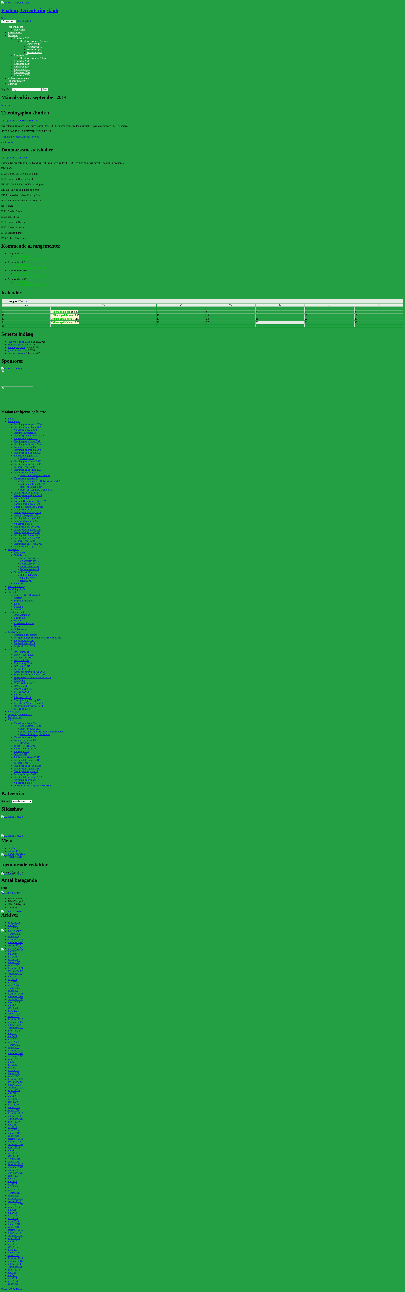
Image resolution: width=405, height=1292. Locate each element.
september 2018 (15, 1144)
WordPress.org (15, 856)
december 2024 (15, 968)
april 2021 (13, 1067)
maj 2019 (12, 1127)
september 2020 (15, 1087)
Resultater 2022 (22, 38)
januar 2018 (13, 1161)
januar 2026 (13, 936)
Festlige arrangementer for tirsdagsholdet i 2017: (38, 637)
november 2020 (15, 1081)
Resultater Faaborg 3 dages (33, 58)
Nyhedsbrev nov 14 (30, 563)
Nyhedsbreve (20, 555)
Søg (3, 18)
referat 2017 (26, 580)
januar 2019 (13, 1136)
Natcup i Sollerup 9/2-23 (32, 484)
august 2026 (14, 922)
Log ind (12, 848)
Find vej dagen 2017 (24, 654)
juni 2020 (12, 1096)
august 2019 (14, 1121)
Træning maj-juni (16, 347)
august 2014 (14, 1269)
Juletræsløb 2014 (22, 697)
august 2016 (14, 1207)
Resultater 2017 (22, 69)
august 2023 (14, 1002)
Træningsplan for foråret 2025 (29, 435)
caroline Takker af (17, 353)
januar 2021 (13, 1076)
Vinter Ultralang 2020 (25, 748)
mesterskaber (7, 142)
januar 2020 (13, 1110)
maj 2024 (12, 979)
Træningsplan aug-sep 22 (26, 492)
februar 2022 (14, 1044)
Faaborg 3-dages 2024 (25, 447)
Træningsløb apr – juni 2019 (28, 543)
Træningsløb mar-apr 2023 (27, 472)
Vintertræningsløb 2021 (25, 737)
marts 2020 (13, 1104)
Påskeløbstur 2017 (23, 657)
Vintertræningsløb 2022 (25, 723)
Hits (9, 893)
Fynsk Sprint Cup (16, 586)
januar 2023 (13, 1016)
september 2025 (15, 948)
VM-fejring (19, 680)
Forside (11, 418)
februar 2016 (14, 1224)
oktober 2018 (14, 1141)
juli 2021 (12, 1062)
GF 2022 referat (28, 578)
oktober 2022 (14, 1025)
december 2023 (15, 993)
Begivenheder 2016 (24, 640)
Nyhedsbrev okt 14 (29, 566)
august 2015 (14, 1238)
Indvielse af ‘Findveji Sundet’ (29, 703)
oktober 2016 (14, 1201)
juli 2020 (12, 1093)
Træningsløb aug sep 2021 (27, 518)
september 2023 (15, 999)
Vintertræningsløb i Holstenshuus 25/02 (40, 481)
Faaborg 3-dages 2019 (25, 541)
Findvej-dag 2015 (23, 688)
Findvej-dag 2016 (23, 663)
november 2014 (15, 1261)
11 (65, 315)
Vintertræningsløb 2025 (25, 438)
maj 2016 (12, 1215)
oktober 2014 (14, 1264)
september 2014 (15, 1266)
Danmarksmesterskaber (27, 150)
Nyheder (5, 105)
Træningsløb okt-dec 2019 (27, 535)
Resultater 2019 (22, 63)
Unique (16, 893)
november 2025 (15, 942)
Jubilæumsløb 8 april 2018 (27, 757)
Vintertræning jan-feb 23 (26, 478)
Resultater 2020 (22, 61)
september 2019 (15, 1118)
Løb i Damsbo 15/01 (30, 725)
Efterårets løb (14, 344)
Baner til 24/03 (21, 498)
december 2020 (15, 1079)
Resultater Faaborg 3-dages (33, 41)
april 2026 (13, 928)
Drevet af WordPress (11, 1289)
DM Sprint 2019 (22, 652)
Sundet (17, 609)
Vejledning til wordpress (20, 714)
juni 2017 (12, 1181)
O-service (12, 83)
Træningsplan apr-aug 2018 (27, 765)
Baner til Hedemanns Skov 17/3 (30, 501)
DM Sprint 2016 (22, 666)
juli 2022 (12, 1033)
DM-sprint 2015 (22, 686)
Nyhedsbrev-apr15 (29, 558)
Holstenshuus (20, 629)
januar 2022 (13, 1047)
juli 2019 (12, 1124)
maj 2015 (12, 1244)
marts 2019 (13, 1130)
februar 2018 (14, 1158)
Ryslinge (18, 606)
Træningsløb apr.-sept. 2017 (28, 777)
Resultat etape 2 (34, 49)
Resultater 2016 (22, 72)
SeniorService (15, 717)
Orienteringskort (16, 612)
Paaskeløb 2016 (22, 669)
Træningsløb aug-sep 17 (26, 771)
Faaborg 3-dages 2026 (19, 341)
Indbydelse (19, 29)
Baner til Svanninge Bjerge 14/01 (37, 489)
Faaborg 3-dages (22, 762)
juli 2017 (12, 1178)
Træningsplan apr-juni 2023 (28, 469)
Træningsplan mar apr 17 (26, 780)
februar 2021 (14, 1073)
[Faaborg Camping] (11, 368)
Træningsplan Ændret (25, 113)
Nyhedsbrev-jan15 (29, 560)
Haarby (17, 620)
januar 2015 (13, 1255)
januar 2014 (13, 1284)
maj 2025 (12, 956)
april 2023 (13, 1008)
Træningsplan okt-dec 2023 (27, 461)
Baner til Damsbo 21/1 (31, 486)
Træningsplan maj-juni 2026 (28, 427)
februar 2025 (14, 962)
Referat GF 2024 (28, 575)
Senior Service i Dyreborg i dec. (30, 674)
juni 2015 (12, 1241)
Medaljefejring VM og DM (27, 700)
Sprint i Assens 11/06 (24, 745)
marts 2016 (13, 1221)
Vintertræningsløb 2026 (25, 430)
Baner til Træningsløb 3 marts (29, 506)
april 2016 (13, 1218)
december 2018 (15, 1138)
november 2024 (15, 971)
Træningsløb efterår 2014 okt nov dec (20, 136)
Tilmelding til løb (16, 589)
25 (65, 322)
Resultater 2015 (22, 75)
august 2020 (14, 1090)
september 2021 (15, 1056)
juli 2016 (12, 1210)
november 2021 (15, 1053)
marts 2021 (13, 1070)
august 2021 (14, 1059)
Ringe (17, 603)
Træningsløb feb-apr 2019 (27, 546)
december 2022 (15, 1019)
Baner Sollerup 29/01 (31, 728)
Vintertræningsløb (23, 523)
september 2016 (15, 1204)
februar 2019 (14, 1133)
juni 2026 (12, 925)
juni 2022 (12, 1036)
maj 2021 (12, 1064)
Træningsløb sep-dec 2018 (27, 760)
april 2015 (13, 1247)
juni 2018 (12, 1150)
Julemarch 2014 (22, 694)
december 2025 (15, 939)
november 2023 (15, 996)
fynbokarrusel (14, 350)
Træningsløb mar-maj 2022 (27, 512)
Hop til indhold (24, 21)
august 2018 (14, 1147)
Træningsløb (14, 421)
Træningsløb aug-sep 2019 (27, 538)
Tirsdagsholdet (15, 632)
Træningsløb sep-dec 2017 (27, 768)
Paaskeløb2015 (21, 691)
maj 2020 (12, 1099)
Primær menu (9, 21)
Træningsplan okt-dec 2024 (27, 441)
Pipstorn (18, 597)
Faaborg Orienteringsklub (29, 10)
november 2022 (15, 1022)
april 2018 (13, 1155)
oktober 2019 (14, 1116)
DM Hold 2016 (21, 660)
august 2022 (14, 1030)
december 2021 (15, 1050)
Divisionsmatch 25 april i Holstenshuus (33, 785)
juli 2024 (12, 976)
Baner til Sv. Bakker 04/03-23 (35, 475)
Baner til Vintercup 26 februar (35, 734)
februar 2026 (14, 934)
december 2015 (15, 1229)
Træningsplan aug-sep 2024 (28, 444)
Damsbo (18, 626)
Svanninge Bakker (23, 600)
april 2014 (13, 1281)
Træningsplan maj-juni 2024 (28, 449)
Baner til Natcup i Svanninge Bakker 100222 (42, 731)
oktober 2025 (14, 945)
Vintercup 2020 (21, 751)
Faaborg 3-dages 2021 (25, 740)
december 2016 (15, 1198)
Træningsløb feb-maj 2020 (27, 532)
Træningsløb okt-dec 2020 (27, 526)
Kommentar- (16, 854)
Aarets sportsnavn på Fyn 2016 (29, 671)
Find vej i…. (14, 592)
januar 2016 (13, 1227)
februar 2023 (14, 1013)
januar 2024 (13, 990)
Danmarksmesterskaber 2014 (28, 706)
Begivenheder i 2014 (24, 646)
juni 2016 (12, 1212)
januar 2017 (13, 1195)
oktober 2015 (14, 1232)
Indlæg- (14, 851)
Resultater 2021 (22, 55)
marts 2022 (13, 1042)
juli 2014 (12, 1272)
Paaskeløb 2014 (22, 708)
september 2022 (15, 1027)
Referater (18, 583)
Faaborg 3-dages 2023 (25, 467)
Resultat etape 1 (34, 46)
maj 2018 (12, 1153)
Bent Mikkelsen (29, 120)
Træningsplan (27, 458)
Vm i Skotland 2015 (24, 683)
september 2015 (15, 1235)
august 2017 (14, 1175)
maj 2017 (12, 1184)
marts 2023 (13, 1010)
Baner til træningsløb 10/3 (27, 504)
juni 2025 (12, 953)
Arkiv (10, 720)
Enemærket (19, 617)
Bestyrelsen (13, 549)
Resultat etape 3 (34, 52)
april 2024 (13, 982)
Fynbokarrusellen (16, 81)
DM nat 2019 (20, 754)
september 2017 (15, 1173)
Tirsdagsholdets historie (25, 634)
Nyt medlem (14, 711)
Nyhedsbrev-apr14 (29, 569)
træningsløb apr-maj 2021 (27, 521)
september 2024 (15, 973)
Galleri (11, 649)
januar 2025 (13, 965)
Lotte (24, 157)
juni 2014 (12, 1275)
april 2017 (13, 1187)
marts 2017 (13, 1190)
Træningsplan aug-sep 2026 (28, 424)
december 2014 (15, 1258)
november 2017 (15, 1167)
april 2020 (13, 1101)
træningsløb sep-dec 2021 (27, 515)
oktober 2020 (14, 1084)
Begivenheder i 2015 (24, 643)
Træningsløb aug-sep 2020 (27, 529)
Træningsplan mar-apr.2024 (27, 452)
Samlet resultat (34, 44)
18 (65, 318)
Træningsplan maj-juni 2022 (28, 495)
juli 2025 (12, 951)
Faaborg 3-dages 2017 (25, 774)
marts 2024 (13, 985)
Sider (3, 893)
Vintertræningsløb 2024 (25, 455)
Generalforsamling (23, 572)
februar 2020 (14, 1107)
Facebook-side (15, 32)
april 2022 (13, 1039)
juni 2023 (12, 1005)
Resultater (13, 35)
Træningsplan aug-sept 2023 (28, 464)
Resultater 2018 (22, 66)
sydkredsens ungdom (18, 78)
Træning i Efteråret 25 (25, 432)
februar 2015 (14, 1252)
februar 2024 (14, 988)
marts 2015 (13, 1249)
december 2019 (15, 1113)
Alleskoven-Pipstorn (24, 623)
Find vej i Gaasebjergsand (27, 595)
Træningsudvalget (23, 509)
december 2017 (15, 1164)
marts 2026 (13, 931)
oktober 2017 (14, 1170)
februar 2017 (14, 1192)
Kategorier (6, 801)
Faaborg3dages (15, 26)
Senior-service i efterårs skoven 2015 (32, 677)
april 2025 (13, 959)
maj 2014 (12, 1278)
